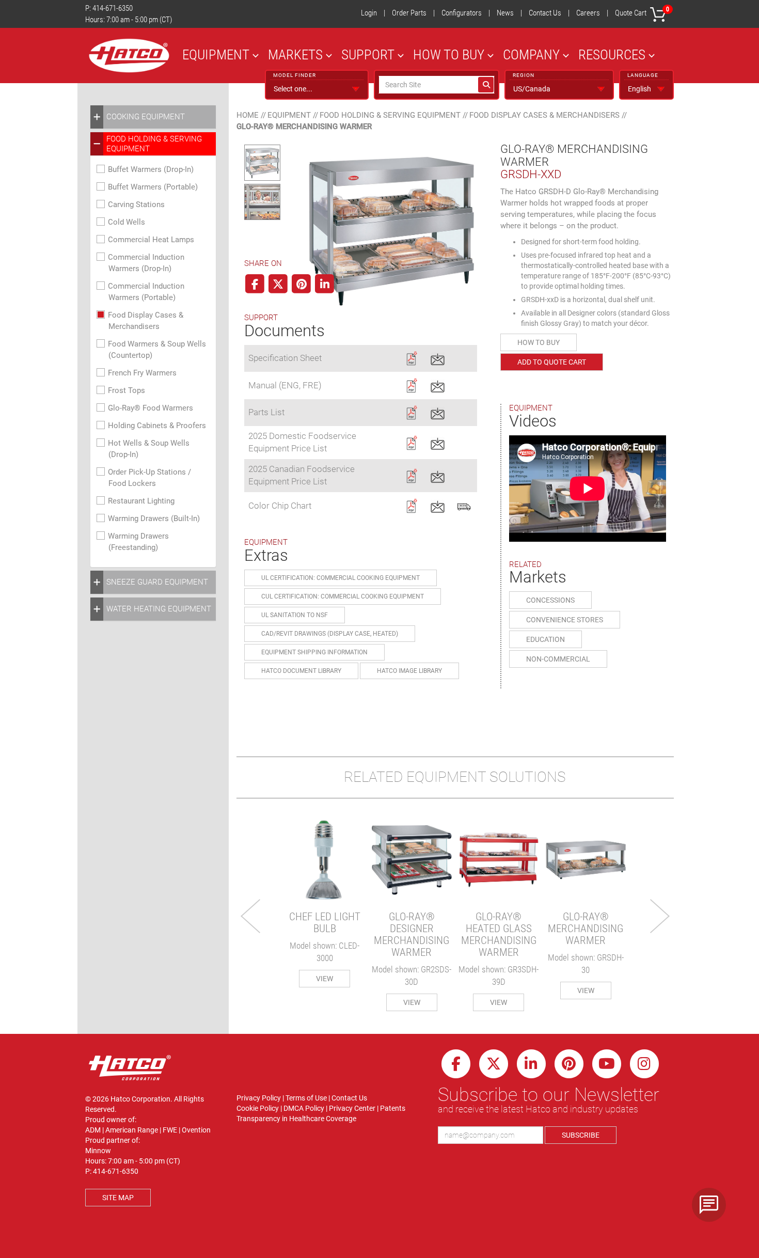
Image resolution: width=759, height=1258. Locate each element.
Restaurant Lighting (141, 501)
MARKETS (295, 54)
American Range (131, 1130)
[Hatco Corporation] (129, 55)
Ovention (196, 1130)
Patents (392, 1108)
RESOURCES (611, 54)
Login (369, 13)
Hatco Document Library (301, 670)
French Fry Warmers (142, 373)
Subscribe (580, 1135)
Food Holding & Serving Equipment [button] (154, 143)
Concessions (550, 600)
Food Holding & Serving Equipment (390, 115)
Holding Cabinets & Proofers (157, 425)
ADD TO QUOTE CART (551, 362)
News (505, 13)
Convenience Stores (564, 620)
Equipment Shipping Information (314, 652)
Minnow (98, 1150)
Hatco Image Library (409, 670)
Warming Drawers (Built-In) (154, 518)
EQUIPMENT (215, 54)
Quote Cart (642, 12)
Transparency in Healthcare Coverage (296, 1118)
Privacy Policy (258, 1098)
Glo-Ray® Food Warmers (150, 408)
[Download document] (411, 357)
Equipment (289, 115)
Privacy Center (352, 1108)
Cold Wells (126, 222)
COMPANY (531, 54)
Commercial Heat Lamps (151, 239)
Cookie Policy (257, 1108)
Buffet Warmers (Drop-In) (151, 169)
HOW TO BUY (448, 54)
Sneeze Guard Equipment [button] (157, 582)
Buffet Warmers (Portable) (153, 187)
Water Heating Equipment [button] (158, 609)
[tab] (153, 117)
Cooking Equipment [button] (145, 116)
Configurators (461, 13)
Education (545, 639)
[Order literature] (464, 505)
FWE (170, 1130)
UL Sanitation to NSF (294, 615)
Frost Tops (126, 390)
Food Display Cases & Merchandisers (544, 115)
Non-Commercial (558, 659)
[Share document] (438, 357)
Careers (588, 13)
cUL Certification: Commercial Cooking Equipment (342, 596)
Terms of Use (306, 1098)
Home (247, 115)
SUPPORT (367, 54)
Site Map (118, 1197)
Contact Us (545, 13)
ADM (93, 1130)
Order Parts (409, 13)
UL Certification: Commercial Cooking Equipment (340, 577)
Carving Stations (136, 204)
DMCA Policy (303, 1108)
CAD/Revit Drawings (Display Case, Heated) (329, 633)
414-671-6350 (112, 8)
